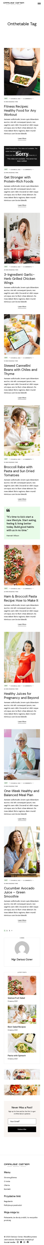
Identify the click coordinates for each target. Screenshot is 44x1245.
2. (7, 931)
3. (9, 931)
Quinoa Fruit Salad (16, 998)
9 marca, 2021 (12, 1001)
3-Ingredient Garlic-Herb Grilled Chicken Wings (19, 278)
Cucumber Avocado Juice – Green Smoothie (19, 892)
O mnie (7, 1181)
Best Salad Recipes (17, 1026)
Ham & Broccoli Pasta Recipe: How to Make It (21, 598)
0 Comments (27, 98)
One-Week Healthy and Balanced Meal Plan (21, 793)
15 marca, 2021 (16, 98)
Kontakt (7, 1189)
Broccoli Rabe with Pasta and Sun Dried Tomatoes (19, 471)
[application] (22, 156)
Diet (6, 98)
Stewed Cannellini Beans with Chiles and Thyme (20, 370)
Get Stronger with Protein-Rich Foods (18, 179)
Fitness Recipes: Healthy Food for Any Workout (20, 110)
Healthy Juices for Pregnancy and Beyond (21, 696)
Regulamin (8, 1201)
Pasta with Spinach (17, 1055)
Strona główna (10, 1177)
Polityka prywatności (13, 1205)
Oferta (7, 1185)
